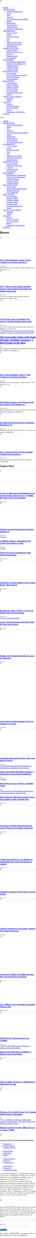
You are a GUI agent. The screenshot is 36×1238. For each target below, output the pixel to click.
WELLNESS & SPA (10, 71)
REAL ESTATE (8, 81)
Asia (8, 15)
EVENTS (6, 114)
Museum (10, 98)
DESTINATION (9, 9)
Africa (9, 13)
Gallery (9, 100)
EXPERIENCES (9, 31)
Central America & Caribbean (17, 19)
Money (9, 110)
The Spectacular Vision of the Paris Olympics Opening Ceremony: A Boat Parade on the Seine (18, 340)
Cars (8, 38)
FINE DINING (8, 60)
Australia (10, 17)
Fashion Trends (12, 56)
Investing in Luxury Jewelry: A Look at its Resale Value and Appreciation (16, 611)
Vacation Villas (12, 89)
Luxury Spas (11, 73)
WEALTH (6, 102)
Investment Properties (15, 92)
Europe (9, 21)
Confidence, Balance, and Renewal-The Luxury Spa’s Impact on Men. (15, 542)
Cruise (9, 35)
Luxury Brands (12, 50)
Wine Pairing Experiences (16, 63)
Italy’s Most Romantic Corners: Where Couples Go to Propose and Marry (15, 261)
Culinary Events (12, 67)
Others (9, 94)
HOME (5, 7)
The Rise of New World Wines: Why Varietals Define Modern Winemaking (18, 1113)
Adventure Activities (14, 42)
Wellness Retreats (13, 77)
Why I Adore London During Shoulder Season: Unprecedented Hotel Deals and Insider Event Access (15, 288)
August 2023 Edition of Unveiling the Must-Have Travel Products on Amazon (17, 975)
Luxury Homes (12, 83)
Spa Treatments (12, 79)
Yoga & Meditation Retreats (17, 75)
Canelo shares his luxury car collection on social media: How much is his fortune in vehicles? (16, 861)
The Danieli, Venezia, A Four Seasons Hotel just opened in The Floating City (17, 403)
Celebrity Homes (13, 87)
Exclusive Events (13, 36)
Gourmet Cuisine (13, 65)
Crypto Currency (13, 108)
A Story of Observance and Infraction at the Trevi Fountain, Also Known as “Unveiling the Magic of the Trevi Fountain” (17, 495)
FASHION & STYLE (10, 48)
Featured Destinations (15, 11)
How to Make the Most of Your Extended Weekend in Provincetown (16, 453)
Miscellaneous (12, 46)
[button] (18, 117)
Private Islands (12, 91)
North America (12, 25)
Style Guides (11, 58)
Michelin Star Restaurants (16, 62)
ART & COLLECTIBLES (12, 96)
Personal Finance (13, 106)
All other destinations (14, 29)
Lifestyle (10, 54)
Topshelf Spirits (12, 69)
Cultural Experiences (14, 44)
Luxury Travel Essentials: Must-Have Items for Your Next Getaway (17, 623)
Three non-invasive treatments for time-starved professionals (15, 554)
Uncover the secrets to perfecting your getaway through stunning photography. (16, 320)
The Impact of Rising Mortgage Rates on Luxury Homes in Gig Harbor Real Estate (16, 827)
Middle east (11, 23)
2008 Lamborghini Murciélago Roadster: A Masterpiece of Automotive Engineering (17, 773)
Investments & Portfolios (16, 112)
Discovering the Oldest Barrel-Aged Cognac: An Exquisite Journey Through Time (17, 798)
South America (12, 27)
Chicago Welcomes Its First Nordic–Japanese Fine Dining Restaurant (17, 929)
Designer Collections (14, 52)
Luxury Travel (12, 33)
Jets (8, 40)
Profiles (9, 104)
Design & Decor (12, 85)
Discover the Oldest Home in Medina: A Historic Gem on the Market (15, 1053)
